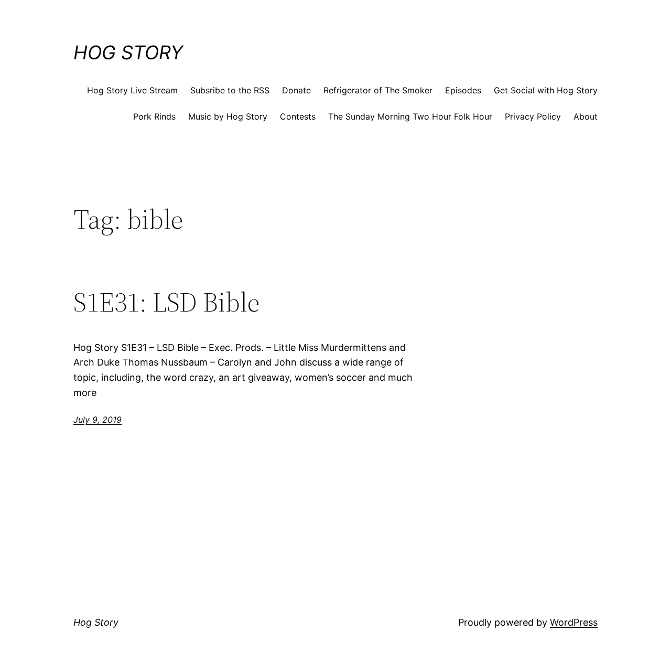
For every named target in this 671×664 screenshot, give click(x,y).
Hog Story (128, 52)
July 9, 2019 (97, 419)
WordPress (574, 622)
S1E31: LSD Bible (166, 302)
